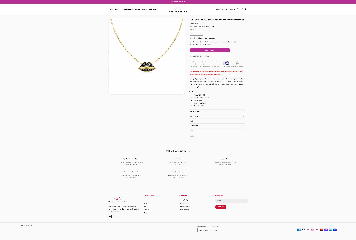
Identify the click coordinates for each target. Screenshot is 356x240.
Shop (145, 203)
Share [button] (193, 136)
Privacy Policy (183, 200)
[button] (117, 9)
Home (145, 200)
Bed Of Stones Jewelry (29, 225)
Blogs (145, 213)
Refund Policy (183, 203)
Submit (221, 207)
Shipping (200, 26)
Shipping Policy (184, 209)
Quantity (192, 30)
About (145, 206)
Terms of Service (184, 206)
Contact (146, 209)
